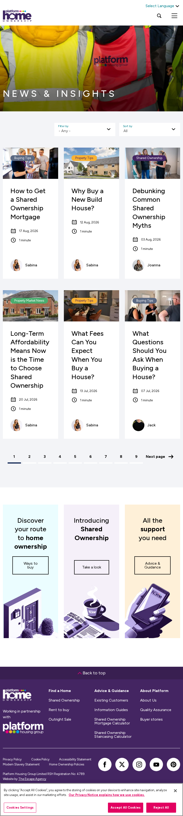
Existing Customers (111, 700)
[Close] (175, 790)
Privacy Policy (12, 759)
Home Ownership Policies (66, 764)
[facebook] (105, 764)
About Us (148, 700)
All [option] (125, 131)
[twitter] (122, 764)
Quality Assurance (155, 710)
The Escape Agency (32, 778)
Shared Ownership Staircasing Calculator (113, 735)
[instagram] (139, 764)
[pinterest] (173, 764)
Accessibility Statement (75, 759)
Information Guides (111, 710)
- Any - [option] (65, 131)
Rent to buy (59, 710)
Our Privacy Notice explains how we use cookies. (107, 795)
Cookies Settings (20, 807)
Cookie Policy (40, 759)
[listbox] (84, 129)
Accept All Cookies (126, 807)
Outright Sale (60, 719)
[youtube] (156, 764)
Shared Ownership (64, 700)
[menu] (174, 15)
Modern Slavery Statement (21, 764)
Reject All (161, 807)
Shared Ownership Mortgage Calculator (112, 721)
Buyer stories (151, 719)
